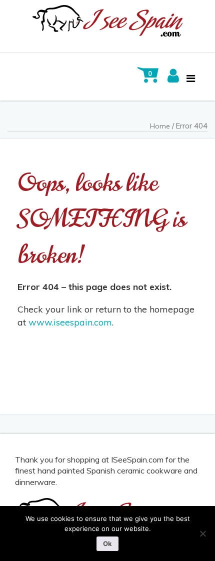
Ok (107, 544)
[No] (203, 533)
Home (160, 126)
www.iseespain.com (70, 322)
